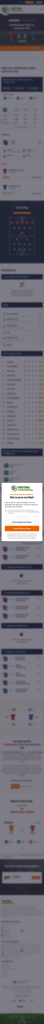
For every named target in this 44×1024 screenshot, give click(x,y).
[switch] (6, 511)
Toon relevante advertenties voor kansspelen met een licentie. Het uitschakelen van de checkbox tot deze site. (23, 512)
